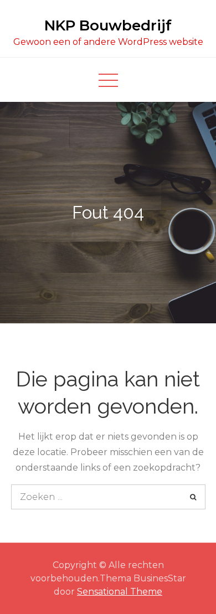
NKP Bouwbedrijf (108, 25)
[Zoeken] (193, 496)
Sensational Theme (119, 591)
